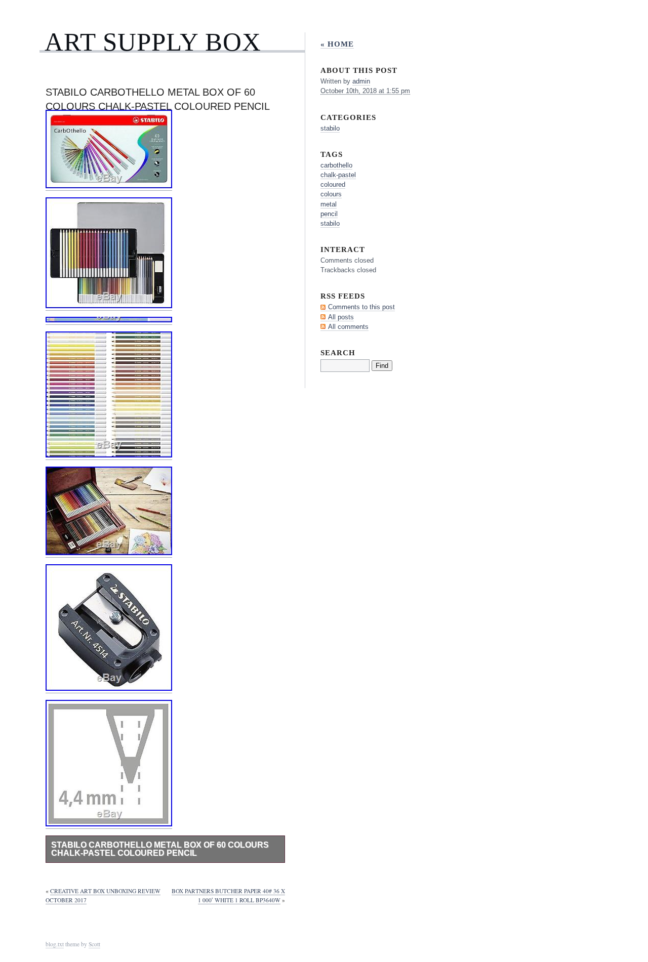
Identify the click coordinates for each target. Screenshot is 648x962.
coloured (332, 184)
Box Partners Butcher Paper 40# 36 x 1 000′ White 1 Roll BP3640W (228, 895)
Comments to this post (361, 307)
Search (337, 352)
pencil (329, 214)
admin (361, 81)
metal (328, 204)
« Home (337, 43)
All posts (341, 317)
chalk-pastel (338, 175)
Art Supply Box (153, 41)
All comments (348, 326)
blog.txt (55, 944)
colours (331, 194)
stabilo (330, 128)
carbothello (336, 165)
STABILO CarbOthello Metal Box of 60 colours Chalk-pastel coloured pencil (160, 849)
